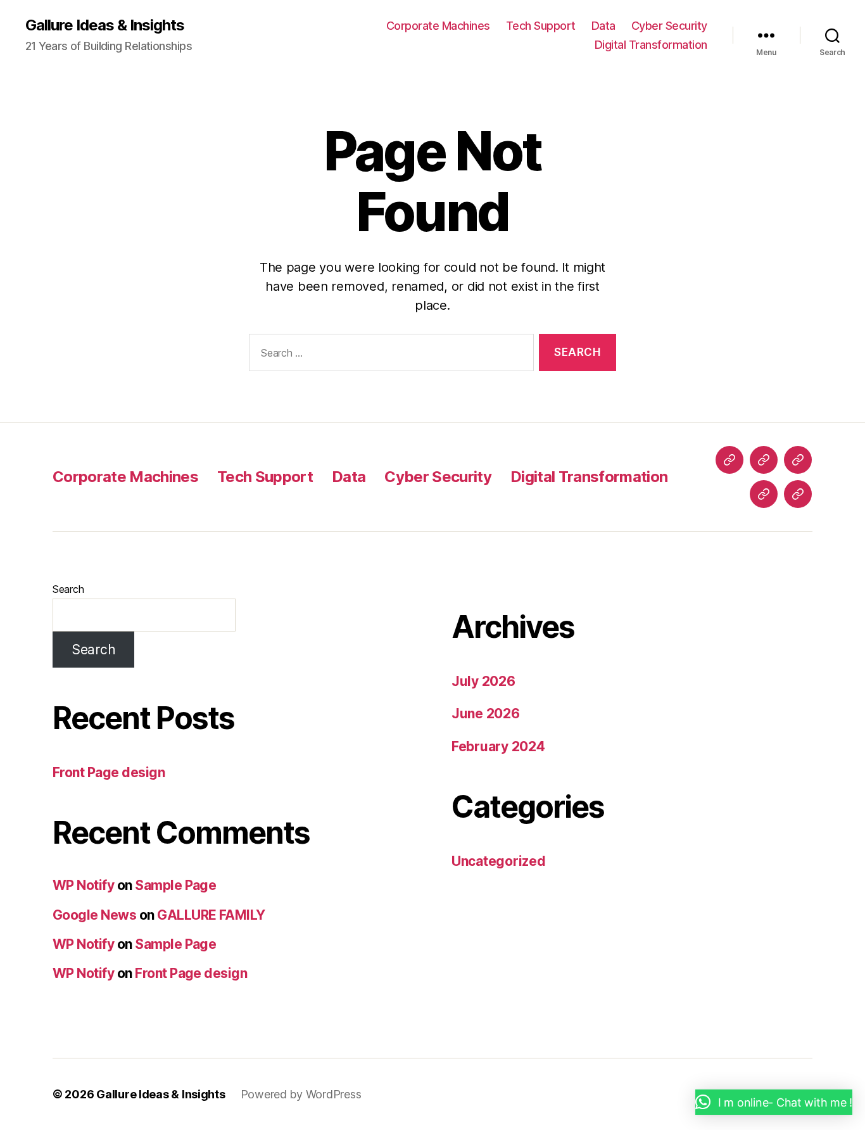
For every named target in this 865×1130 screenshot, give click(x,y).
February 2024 (498, 746)
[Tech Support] (764, 460)
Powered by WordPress (301, 1094)
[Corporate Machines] (729, 460)
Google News (94, 915)
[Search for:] (389, 355)
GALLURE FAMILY (211, 915)
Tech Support (541, 25)
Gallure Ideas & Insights (104, 25)
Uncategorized (498, 861)
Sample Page (175, 885)
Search (68, 589)
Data (603, 25)
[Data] (798, 460)
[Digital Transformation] (798, 494)
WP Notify (83, 885)
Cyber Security (669, 25)
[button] (773, 1102)
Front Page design (109, 772)
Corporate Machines (438, 25)
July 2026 (483, 681)
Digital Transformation (651, 44)
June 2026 (485, 713)
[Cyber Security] (764, 494)
